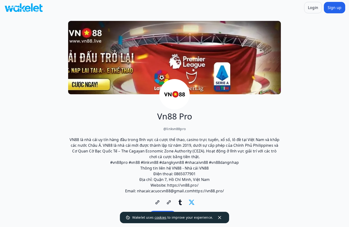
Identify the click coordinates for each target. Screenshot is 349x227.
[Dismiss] (219, 217)
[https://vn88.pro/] (157, 202)
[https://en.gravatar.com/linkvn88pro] (169, 202)
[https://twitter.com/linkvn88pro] (191, 202)
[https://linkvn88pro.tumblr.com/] (180, 202)
